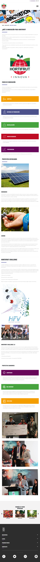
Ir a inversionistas (32, 0)
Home (3, 25)
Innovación (7, 25)
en (38, 0)
